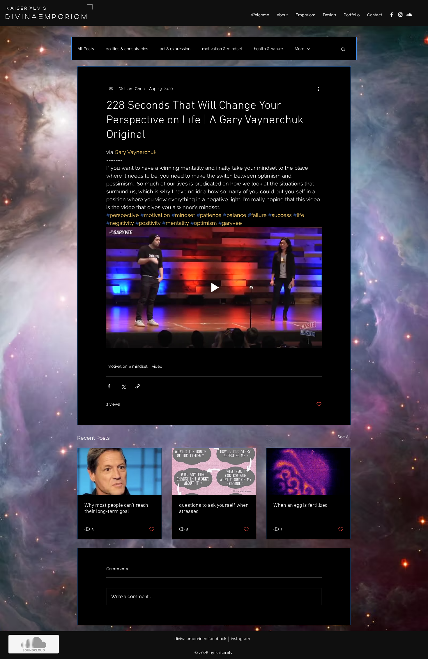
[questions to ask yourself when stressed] (214, 471)
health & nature (268, 48)
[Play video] (214, 287)
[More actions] (318, 88)
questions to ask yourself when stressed (214, 508)
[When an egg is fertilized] (308, 471)
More (299, 48)
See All (344, 436)
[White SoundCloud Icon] (409, 14)
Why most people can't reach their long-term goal (116, 508)
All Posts (85, 48)
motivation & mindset (222, 48)
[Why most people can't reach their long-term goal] (119, 471)
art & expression (175, 48)
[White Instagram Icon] (400, 14)
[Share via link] (137, 386)
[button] (343, 49)
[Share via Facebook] (109, 386)
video (157, 366)
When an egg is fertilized (300, 505)
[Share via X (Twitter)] (123, 386)
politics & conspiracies (127, 48)
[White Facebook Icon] (392, 14)
